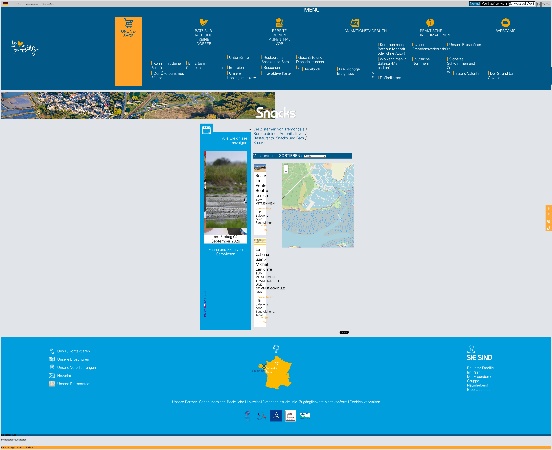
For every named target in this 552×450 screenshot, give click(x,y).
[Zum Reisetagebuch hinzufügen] (261, 169)
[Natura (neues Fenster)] (304, 416)
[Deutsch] (7, 4)
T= (538, 4)
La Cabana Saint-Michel (262, 257)
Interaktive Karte (48, 4)
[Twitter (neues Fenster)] (549, 214)
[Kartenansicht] (348, 157)
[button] (286, 167)
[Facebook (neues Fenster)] (549, 208)
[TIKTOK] (549, 227)
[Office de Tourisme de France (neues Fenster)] (247, 416)
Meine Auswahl (32, 4)
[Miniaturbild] (340, 157)
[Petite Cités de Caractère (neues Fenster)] (290, 416)
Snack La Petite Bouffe (262, 183)
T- (543, 4)
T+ (548, 4)
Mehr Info (264, 227)
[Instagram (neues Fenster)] (549, 221)
